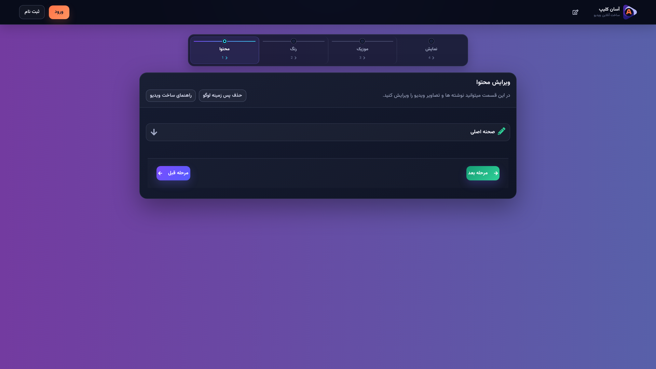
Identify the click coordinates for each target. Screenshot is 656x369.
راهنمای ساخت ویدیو (171, 95)
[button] (328, 132)
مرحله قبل (178, 173)
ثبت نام (32, 12)
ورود (59, 12)
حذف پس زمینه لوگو (222, 95)
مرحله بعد (478, 173)
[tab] (224, 50)
